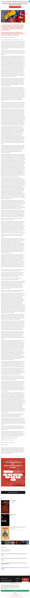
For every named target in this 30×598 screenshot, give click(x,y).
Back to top (28, 574)
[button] (28, 583)
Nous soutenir (25, 579)
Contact (17, 580)
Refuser (15, 592)
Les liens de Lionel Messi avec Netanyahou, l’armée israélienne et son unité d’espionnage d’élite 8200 (15, 568)
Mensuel (18, 471)
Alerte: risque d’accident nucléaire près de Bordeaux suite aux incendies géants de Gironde (14, 554)
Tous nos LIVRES (14, 542)
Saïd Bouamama (12, 503)
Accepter (15, 590)
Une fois (8, 471)
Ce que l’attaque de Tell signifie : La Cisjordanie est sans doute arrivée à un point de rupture (14, 559)
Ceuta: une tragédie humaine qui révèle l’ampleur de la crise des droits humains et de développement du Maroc (14, 563)
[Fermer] (29, 1)
